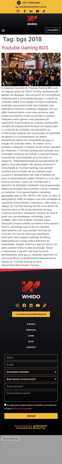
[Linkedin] (31, 305)
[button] (3, 30)
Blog (31, 341)
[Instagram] (18, 11)
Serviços (31, 330)
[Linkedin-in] (31, 11)
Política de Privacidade (22, 408)
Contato (31, 347)
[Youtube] (37, 11)
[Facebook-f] (24, 11)
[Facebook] (24, 305)
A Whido (31, 324)
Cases (31, 336)
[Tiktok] (44, 11)
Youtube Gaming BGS (24, 47)
